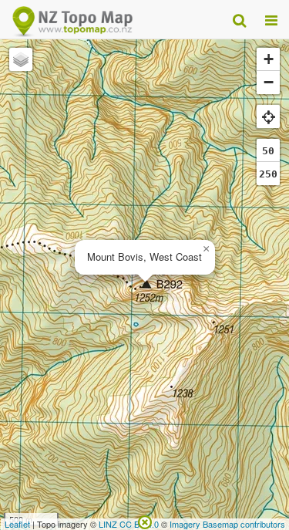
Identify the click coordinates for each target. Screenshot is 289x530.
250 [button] (268, 174)
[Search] (239, 19)
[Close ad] (145, 521)
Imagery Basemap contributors (227, 524)
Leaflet (17, 524)
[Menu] (271, 19)
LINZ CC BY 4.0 (129, 524)
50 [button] (268, 151)
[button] (206, 249)
